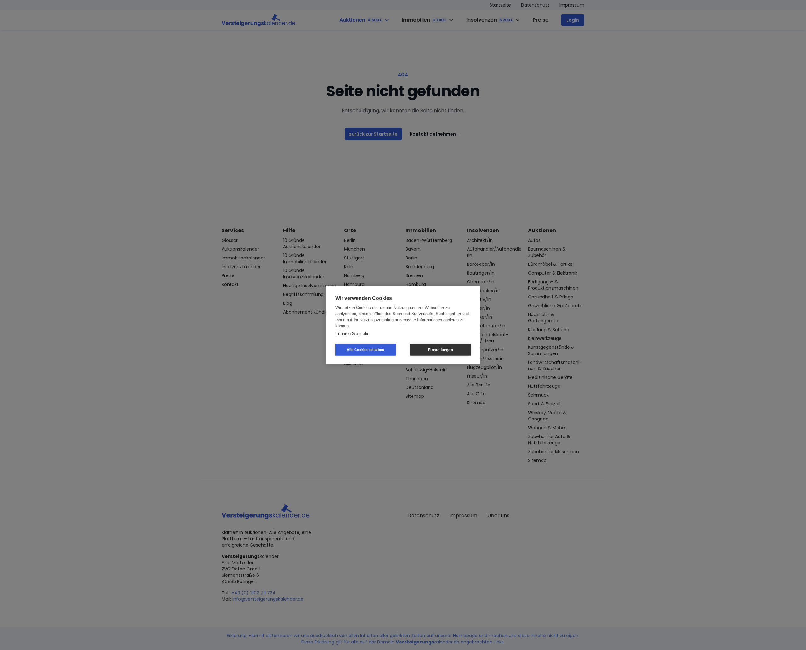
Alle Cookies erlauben (365, 350)
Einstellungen (440, 349)
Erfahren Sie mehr (351, 333)
